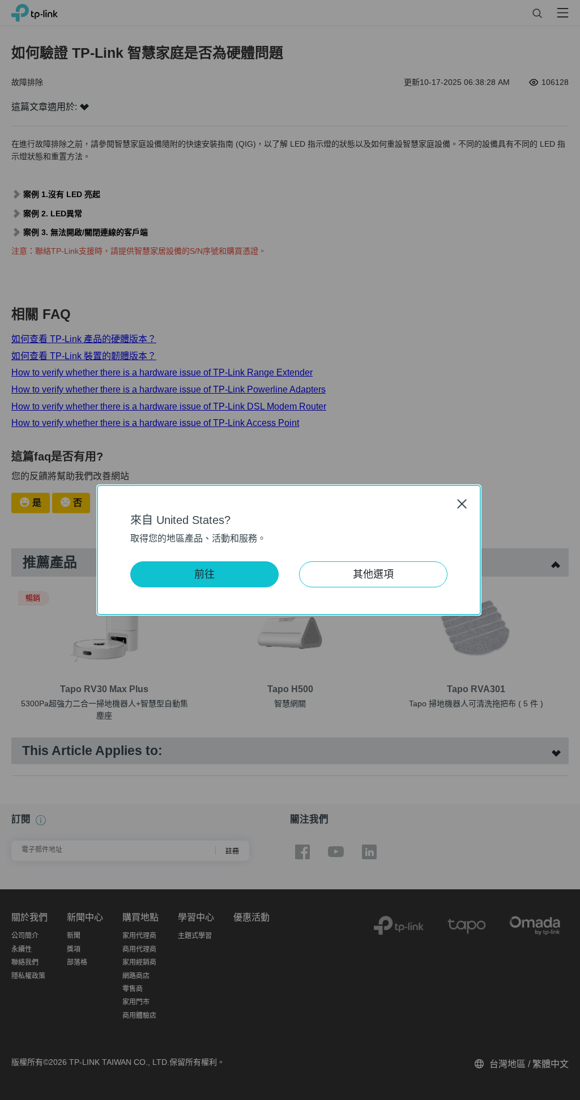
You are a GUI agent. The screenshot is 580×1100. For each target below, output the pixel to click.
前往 (204, 574)
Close (462, 504)
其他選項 (373, 574)
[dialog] (290, 550)
